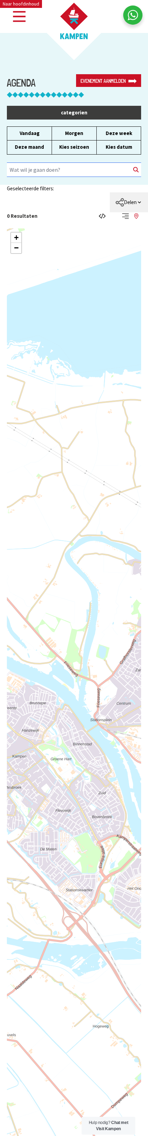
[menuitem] (129, 202)
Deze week (119, 133)
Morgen (74, 133)
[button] (16, 238)
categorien (74, 112)
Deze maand (29, 147)
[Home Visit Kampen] (74, 21)
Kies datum (119, 147)
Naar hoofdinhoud (21, 4)
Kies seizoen (74, 147)
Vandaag (30, 133)
